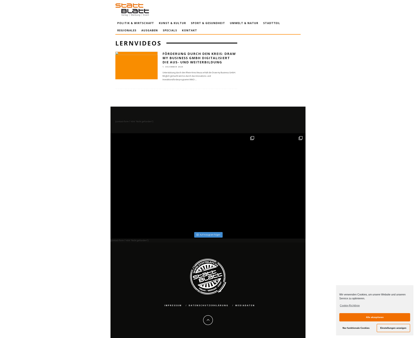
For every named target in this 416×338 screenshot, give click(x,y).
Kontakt (189, 30)
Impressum (173, 305)
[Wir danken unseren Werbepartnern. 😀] (232, 158)
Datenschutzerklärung (208, 305)
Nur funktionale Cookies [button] (356, 328)
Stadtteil (271, 23)
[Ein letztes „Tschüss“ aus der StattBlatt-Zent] (184, 158)
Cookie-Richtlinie (350, 305)
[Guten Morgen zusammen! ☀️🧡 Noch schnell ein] (232, 206)
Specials (170, 30)
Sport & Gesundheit (208, 23)
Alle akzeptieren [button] (375, 317)
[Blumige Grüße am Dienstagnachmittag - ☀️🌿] (281, 206)
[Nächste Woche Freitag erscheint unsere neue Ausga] (135, 206)
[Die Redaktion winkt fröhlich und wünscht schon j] (184, 206)
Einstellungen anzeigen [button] (393, 328)
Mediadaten (245, 305)
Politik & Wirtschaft (135, 23)
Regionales (126, 30)
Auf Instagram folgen (210, 234)
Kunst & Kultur (172, 23)
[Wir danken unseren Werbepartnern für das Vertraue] (281, 158)
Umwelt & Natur (244, 23)
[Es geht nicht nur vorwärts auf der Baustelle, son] (135, 158)
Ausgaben (149, 30)
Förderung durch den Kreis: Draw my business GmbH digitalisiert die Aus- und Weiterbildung (199, 58)
